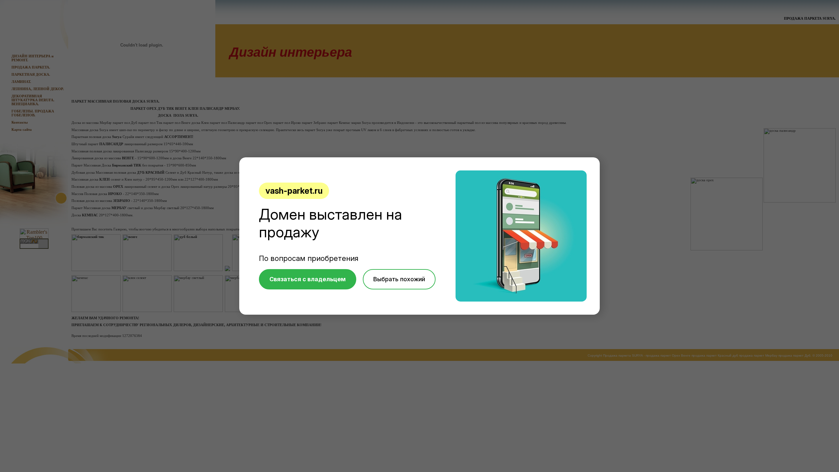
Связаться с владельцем (307, 279)
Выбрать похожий (399, 279)
